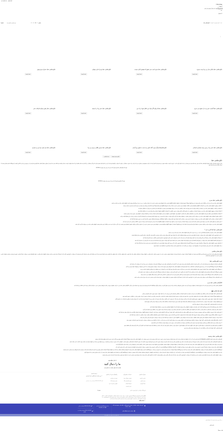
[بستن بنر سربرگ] (221, 417)
